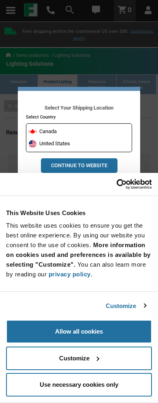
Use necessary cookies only (79, 384)
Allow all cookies (79, 331)
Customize (121, 305)
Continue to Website (79, 165)
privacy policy (70, 274)
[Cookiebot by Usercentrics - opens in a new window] (116, 184)
